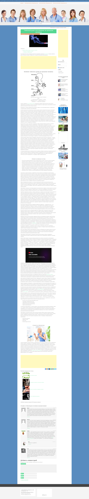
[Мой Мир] (48, 369)
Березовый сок (63, 131)
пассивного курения (41, 289)
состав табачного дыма (30, 103)
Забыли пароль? (60, 72)
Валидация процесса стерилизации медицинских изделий (64, 94)
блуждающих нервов (49, 274)
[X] (49, 369)
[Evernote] (50, 369)
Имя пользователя (61, 61)
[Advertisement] (38, 62)
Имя (22, 473)
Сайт (21, 477)
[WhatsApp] (53, 369)
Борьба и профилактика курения (34, 396)
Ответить (28, 416)
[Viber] (52, 369)
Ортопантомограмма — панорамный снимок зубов (64, 80)
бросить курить (25, 291)
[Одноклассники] (46, 369)
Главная (21, 3)
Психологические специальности (60, 3)
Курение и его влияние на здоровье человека (36, 389)
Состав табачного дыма (33, 375)
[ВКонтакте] (45, 369)
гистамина (33, 350)
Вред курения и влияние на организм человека (37, 382)
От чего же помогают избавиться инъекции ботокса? (64, 85)
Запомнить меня (61, 67)
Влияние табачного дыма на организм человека (30, 50)
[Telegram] (55, 369)
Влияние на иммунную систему (28, 51)
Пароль (59, 64)
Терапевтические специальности (31, 3)
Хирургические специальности (45, 3)
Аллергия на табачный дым (28, 52)
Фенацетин (63, 142)
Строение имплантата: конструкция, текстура (64, 99)
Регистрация (60, 71)
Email (22, 475)
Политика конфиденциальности (26, 494)
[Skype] (54, 369)
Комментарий (23, 463)
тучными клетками (38, 350)
